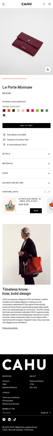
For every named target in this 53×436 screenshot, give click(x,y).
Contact (5, 381)
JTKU (32, 384)
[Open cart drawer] (49, 4)
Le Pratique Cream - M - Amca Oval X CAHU (30, 200)
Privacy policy (7, 400)
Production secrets (10, 328)
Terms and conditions (10, 397)
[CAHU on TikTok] (14, 419)
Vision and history (37, 381)
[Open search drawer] (43, 4)
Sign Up (44, 413)
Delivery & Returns (9, 387)
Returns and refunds (10, 404)
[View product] (10, 205)
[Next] (49, 191)
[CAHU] (26, 4)
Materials (7, 163)
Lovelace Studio (30, 427)
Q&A (4, 384)
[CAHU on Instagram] (3, 419)
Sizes (5, 173)
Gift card (33, 387)
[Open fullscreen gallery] (48, 69)
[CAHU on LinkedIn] (9, 419)
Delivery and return (12, 183)
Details (6, 154)
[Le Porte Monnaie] (26, 41)
